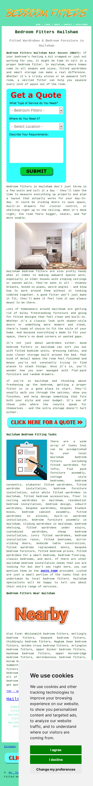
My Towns (16, 772)
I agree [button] (55, 750)
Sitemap (10, 746)
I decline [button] (56, 760)
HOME (38, 25)
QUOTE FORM (49, 570)
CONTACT (68, 25)
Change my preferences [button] (55, 769)
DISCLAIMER (82, 25)
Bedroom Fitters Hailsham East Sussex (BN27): (43, 53)
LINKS (47, 25)
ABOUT (57, 25)
